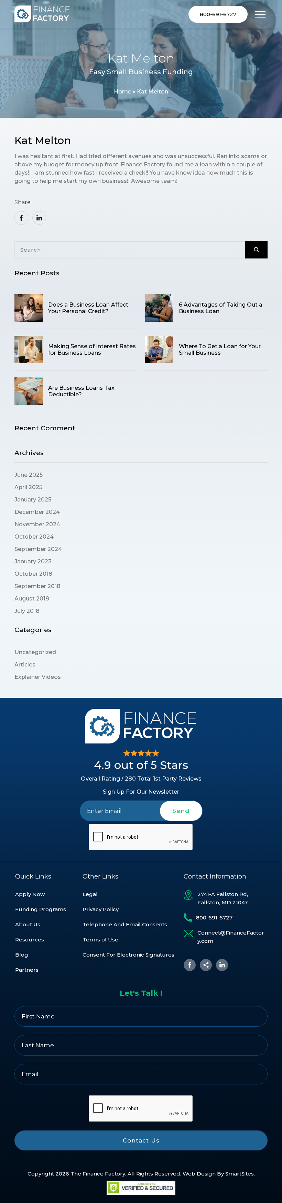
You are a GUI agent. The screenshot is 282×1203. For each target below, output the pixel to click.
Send (180, 810)
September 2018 (37, 586)
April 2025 (28, 487)
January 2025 (32, 499)
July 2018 (27, 611)
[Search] (256, 249)
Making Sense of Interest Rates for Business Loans (92, 349)
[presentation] (141, 837)
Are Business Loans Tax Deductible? (81, 391)
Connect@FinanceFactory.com (230, 936)
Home (122, 91)
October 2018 (33, 574)
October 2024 (34, 536)
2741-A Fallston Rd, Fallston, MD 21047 (222, 898)
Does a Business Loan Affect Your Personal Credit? (88, 307)
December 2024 (37, 512)
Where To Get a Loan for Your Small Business (220, 349)
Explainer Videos (37, 677)
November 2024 (37, 524)
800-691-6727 (218, 14)
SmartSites (239, 1173)
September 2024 (38, 549)
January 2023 (33, 561)
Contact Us (141, 1140)
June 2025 (28, 475)
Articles (24, 664)
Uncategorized (35, 652)
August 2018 (31, 598)
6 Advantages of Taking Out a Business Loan (220, 307)
